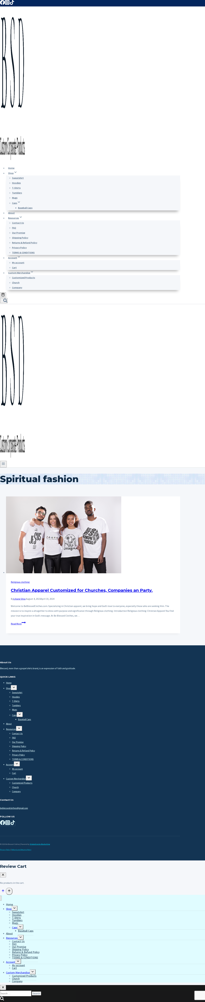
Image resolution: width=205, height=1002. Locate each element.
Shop (8, 688)
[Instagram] (7, 4)
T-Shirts (16, 187)
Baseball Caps (25, 207)
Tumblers (17, 192)
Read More (18, 623)
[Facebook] (2, 4)
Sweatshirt (18, 177)
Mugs (14, 197)
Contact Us (18, 222)
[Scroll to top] (3, 892)
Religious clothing (20, 581)
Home (11, 167)
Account (10, 764)
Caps (14, 715)
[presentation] (93, 535)
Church (16, 282)
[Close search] (3, 987)
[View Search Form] (4, 300)
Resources (11, 729)
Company (17, 287)
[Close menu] (1, 898)
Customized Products (23, 277)
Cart (14, 267)
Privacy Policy (19, 247)
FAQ (14, 227)
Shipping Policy (20, 237)
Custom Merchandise (16, 778)
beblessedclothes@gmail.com (14, 808)
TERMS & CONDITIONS (23, 252)
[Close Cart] (3, 874)
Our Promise (18, 232)
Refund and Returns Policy (21, 849)
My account (18, 262)
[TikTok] (12, 4)
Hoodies (16, 182)
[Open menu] (3, 464)
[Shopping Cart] (3, 294)
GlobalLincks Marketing (40, 844)
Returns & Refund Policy (24, 242)
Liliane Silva (19, 598)
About (11, 212)
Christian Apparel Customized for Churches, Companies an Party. (82, 590)
